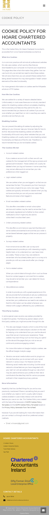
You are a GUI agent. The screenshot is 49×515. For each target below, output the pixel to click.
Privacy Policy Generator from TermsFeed (20, 407)
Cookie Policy (24, 513)
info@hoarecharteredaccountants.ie (18, 500)
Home (17, 23)
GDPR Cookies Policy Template (26, 405)
